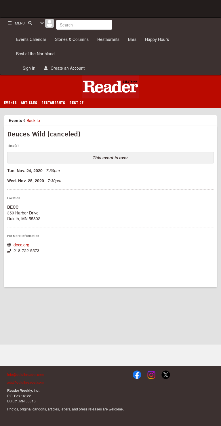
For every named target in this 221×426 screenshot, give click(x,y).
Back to (33, 120)
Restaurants (108, 39)
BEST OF (76, 103)
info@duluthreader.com (25, 374)
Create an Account (66, 68)
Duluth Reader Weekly (110, 86)
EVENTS (10, 103)
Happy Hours (157, 39)
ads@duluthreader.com (25, 382)
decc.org (21, 245)
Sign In (27, 68)
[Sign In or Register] (49, 25)
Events (15, 120)
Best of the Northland (35, 53)
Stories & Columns (72, 39)
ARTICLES (29, 103)
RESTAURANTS (53, 103)
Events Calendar (31, 39)
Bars (132, 39)
